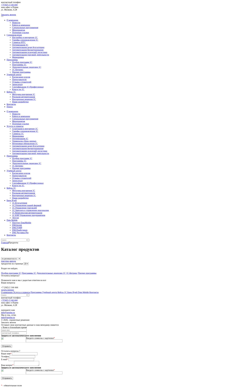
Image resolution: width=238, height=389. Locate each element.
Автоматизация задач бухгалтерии (28, 47)
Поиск (10, 107)
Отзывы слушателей (21, 82)
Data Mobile (83, 292)
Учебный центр (14, 74)
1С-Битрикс (17, 69)
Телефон (5, 356)
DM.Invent (17, 225)
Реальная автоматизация (23, 97)
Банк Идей (72, 292)
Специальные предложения (25, 27)
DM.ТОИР (17, 227)
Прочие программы (21, 72)
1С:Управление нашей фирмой (26, 205)
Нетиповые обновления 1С (25, 143)
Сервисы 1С (18, 133)
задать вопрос (7, 290)
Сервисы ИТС (19, 42)
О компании (12, 20)
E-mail (4, 359)
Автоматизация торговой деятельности (30, 55)
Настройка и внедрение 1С (25, 37)
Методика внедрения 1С (23, 94)
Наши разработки (20, 102)
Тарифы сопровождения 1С (25, 40)
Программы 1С (19, 64)
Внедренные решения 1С (24, 99)
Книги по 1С (18, 89)
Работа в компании (21, 25)
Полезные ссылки (20, 32)
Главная (5, 242)
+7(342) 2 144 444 (9, 5)
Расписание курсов (21, 77)
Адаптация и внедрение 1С (25, 129)
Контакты (11, 104)
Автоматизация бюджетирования (27, 50)
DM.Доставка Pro (20, 232)
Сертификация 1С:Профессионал (28, 87)
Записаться (17, 84)
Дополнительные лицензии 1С (26, 67)
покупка (5, 261)
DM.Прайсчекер (19, 230)
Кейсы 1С (11, 92)
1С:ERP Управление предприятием (28, 215)
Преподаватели (19, 79)
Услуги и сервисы (22, 292)
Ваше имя (6, 353)
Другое (15, 218)
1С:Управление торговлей (24, 208)
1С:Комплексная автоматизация (27, 213)
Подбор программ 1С (22, 62)
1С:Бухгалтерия (19, 203)
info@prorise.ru (8, 312)
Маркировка (18, 57)
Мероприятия (18, 30)
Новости (16, 22)
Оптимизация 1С (20, 45)
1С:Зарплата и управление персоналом (30, 210)
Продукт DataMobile (21, 223)
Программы (12, 60)
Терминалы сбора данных (24, 141)
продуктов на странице (12, 263)
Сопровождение (14, 35)
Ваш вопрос (7, 365)
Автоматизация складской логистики (29, 52)
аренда (13, 261)
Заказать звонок (8, 14)
